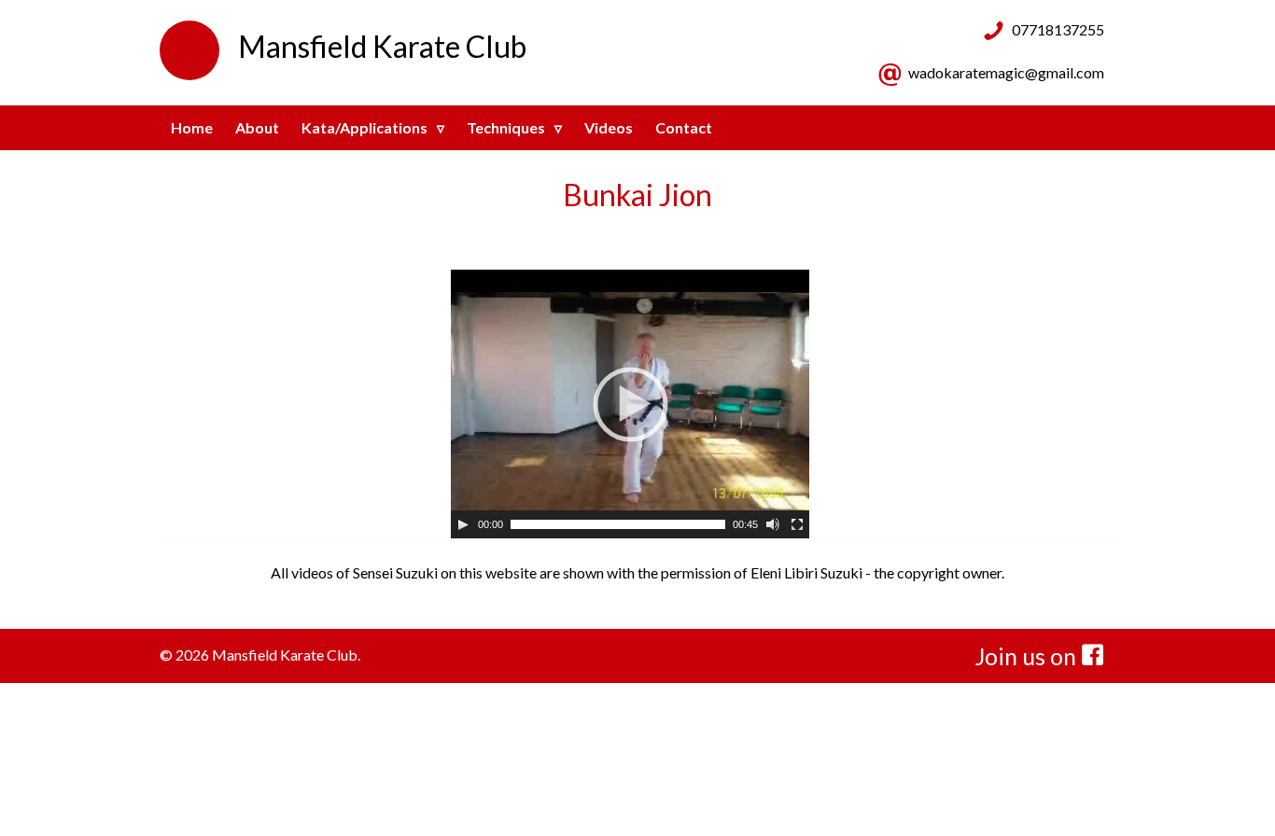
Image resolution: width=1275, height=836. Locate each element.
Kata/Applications (364, 127)
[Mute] (772, 524)
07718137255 (1058, 29)
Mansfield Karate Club (382, 46)
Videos (608, 127)
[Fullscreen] (797, 524)
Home (192, 127)
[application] (630, 404)
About (257, 127)
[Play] (462, 524)
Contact (683, 127)
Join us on (1028, 656)
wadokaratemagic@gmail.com (1006, 72)
